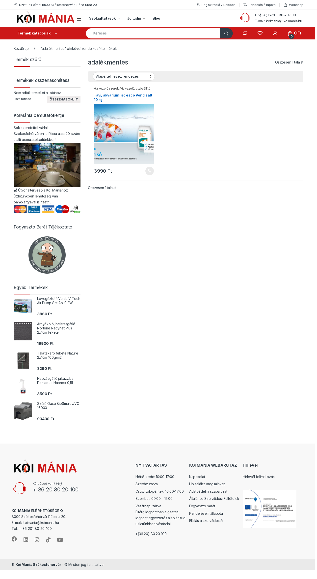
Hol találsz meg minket (207, 484)
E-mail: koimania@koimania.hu (278, 21)
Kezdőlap (21, 48)
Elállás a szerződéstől (206, 520)
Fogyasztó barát (202, 506)
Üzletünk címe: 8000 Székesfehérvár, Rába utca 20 (58, 5)
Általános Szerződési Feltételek (214, 498)
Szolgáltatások (102, 18)
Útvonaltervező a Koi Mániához (43, 190)
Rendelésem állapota (206, 513)
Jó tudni (134, 18)
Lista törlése (22, 99)
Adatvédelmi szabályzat (208, 491)
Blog (156, 18)
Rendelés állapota (262, 5)
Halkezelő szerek (106, 88)
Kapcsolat (197, 477)
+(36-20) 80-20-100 (279, 15)
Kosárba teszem (147, 171)
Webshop (296, 5)
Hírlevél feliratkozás (258, 477)
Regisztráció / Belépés (219, 5)
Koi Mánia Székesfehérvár (38, 564)
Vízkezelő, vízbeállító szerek (122, 90)
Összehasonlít (64, 99)
